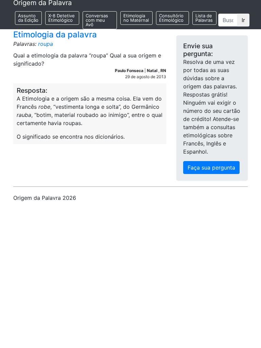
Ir (243, 20)
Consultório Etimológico (171, 18)
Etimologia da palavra (55, 34)
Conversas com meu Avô (97, 20)
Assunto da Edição (28, 18)
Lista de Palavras (204, 18)
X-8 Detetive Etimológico (61, 18)
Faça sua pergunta (211, 167)
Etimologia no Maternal (136, 18)
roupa (45, 43)
